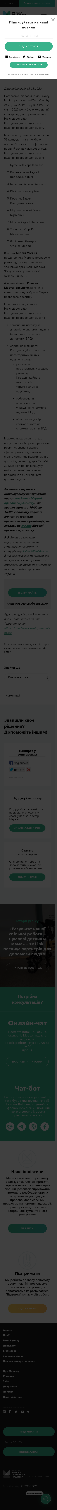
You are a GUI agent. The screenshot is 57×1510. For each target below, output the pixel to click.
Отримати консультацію (28, 65)
